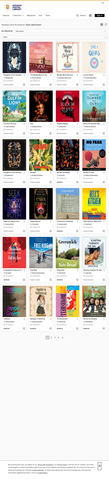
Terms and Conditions (45, 465)
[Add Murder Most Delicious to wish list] (77, 85)
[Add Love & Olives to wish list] (103, 85)
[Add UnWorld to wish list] (24, 328)
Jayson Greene (9, 321)
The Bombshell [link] (62, 319)
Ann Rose (8, 273)
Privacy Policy (62, 465)
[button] (80, 16)
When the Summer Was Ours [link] (93, 124)
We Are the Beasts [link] (63, 173)
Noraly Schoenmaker (38, 273)
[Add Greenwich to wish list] (77, 280)
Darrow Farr (62, 321)
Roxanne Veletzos (90, 126)
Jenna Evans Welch (90, 78)
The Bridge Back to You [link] (38, 75)
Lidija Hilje (88, 273)
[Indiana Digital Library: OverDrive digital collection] (13, 7)
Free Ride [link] (33, 270)
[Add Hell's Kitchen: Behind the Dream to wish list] (103, 231)
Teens (47, 15)
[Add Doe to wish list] (50, 133)
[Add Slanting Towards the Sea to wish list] (103, 280)
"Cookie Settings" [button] (37, 470)
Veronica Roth (9, 224)
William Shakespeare (91, 175)
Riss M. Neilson (36, 78)
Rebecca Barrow (37, 126)
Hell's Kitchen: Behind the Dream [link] (93, 221)
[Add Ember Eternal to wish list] (50, 231)
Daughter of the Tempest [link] (13, 75)
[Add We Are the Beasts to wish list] (77, 182)
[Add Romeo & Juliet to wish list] (103, 182)
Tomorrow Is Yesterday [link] (65, 221)
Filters (5, 37)
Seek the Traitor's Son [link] (11, 221)
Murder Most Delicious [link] (65, 75)
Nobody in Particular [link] (37, 319)
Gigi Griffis (62, 175)
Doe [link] (31, 124)
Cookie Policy (42, 473)
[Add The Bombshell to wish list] (77, 328)
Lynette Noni (62, 126)
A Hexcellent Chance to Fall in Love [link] (13, 270)
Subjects (6, 15)
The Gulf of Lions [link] (10, 124)
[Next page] (63, 337)
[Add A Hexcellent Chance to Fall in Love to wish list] (24, 280)
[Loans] (90, 16)
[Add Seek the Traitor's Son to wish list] (24, 231)
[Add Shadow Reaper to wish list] (77, 133)
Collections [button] (17, 15)
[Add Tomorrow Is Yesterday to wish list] (77, 231)
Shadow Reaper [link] (62, 124)
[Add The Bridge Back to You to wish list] (50, 85)
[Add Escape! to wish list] (50, 182)
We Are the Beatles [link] (90, 319)
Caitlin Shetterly (10, 126)
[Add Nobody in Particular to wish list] (50, 328)
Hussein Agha (63, 224)
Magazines (31, 15)
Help (102, 3)
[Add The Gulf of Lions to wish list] (24, 133)
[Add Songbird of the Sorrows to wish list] (24, 182)
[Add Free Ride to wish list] (50, 280)
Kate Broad (62, 273)
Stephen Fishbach (37, 175)
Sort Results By (7, 31)
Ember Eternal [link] (35, 221)
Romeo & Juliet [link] (88, 173)
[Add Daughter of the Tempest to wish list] (24, 85)
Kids (40, 15)
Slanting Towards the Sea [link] (92, 270)
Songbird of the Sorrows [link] (12, 173)
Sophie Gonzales (37, 321)
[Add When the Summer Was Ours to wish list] (103, 133)
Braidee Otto (9, 78)
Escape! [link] (33, 173)
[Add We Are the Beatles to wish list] (103, 328)
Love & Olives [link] (88, 75)
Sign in (99, 15)
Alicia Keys (88, 224)
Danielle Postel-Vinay (65, 78)
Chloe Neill (35, 224)
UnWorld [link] (7, 319)
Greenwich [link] (61, 270)
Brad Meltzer (89, 321)
